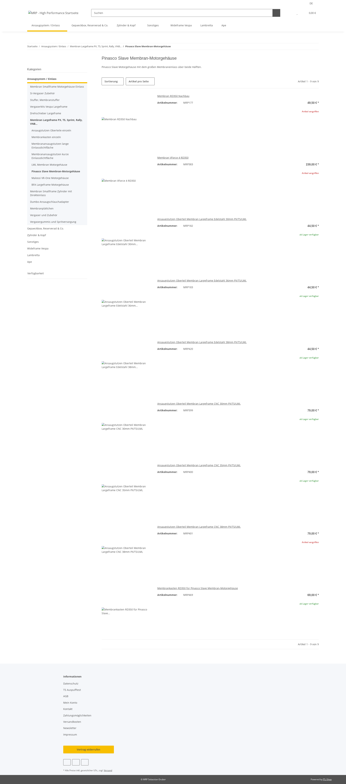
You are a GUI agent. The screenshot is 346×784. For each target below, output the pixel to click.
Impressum (70, 734)
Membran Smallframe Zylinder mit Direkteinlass (51, 193)
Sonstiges (33, 241)
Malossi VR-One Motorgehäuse (50, 178)
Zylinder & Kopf (36, 235)
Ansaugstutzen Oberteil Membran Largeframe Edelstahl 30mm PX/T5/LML (202, 219)
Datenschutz (70, 683)
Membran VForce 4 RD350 (172, 157)
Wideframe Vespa (37, 248)
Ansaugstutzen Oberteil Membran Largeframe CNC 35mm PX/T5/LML (199, 465)
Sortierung (111, 81)
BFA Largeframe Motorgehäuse (50, 184)
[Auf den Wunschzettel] (145, 100)
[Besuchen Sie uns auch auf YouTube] (75, 762)
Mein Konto (70, 702)
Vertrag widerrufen (88, 749)
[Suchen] (276, 13)
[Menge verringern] (271, 246)
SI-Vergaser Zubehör (42, 93)
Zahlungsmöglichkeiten (77, 715)
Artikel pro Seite (139, 81)
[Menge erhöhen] (316, 246)
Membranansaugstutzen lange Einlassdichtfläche (50, 145)
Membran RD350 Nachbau (173, 96)
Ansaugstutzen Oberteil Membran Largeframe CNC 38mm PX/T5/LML (199, 526)
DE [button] (311, 3)
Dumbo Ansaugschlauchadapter (49, 201)
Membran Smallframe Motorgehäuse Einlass (57, 86)
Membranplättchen (42, 208)
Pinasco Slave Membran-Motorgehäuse (56, 171)
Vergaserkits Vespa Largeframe (48, 106)
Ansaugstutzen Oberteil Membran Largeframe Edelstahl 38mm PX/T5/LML (202, 342)
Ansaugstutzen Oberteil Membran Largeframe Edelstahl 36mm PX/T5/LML (202, 280)
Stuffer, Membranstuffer (45, 100)
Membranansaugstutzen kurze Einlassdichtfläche (50, 156)
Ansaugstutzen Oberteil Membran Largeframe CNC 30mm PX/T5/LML (199, 403)
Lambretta (33, 255)
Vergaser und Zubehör (43, 215)
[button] (290, 13)
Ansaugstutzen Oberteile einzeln (51, 130)
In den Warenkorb (294, 256)
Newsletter (69, 728)
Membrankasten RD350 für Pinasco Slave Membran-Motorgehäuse (197, 588)
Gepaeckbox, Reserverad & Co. (45, 228)
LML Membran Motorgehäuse (49, 164)
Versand (108, 770)
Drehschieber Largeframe (45, 113)
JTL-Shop (327, 779)
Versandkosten (72, 721)
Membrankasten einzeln (46, 137)
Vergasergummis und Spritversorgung (53, 221)
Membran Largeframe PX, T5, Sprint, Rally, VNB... (56, 121)
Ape (29, 261)
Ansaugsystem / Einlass (41, 79)
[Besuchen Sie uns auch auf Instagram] (84, 762)
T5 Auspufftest (72, 690)
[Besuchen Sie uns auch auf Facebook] (67, 762)
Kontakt (67, 709)
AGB (65, 696)
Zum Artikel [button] (294, 123)
